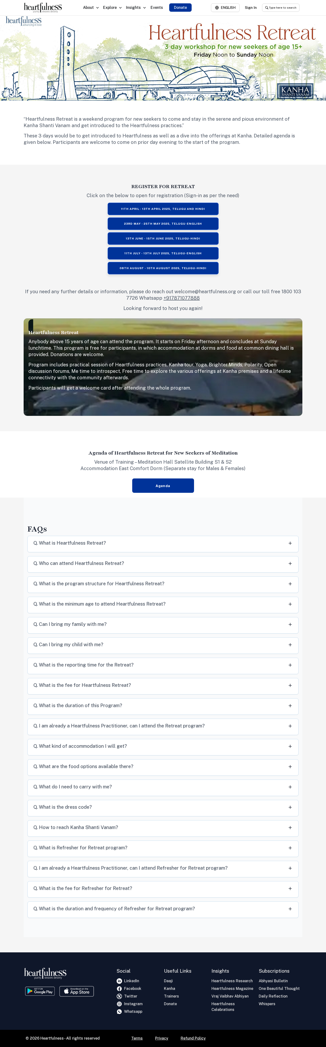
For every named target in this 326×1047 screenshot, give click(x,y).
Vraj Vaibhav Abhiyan (230, 996)
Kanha (169, 988)
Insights (133, 7)
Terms (137, 1038)
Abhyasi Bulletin (273, 981)
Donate (180, 7)
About (88, 7)
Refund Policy (193, 1038)
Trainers (171, 996)
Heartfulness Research (232, 981)
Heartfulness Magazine (232, 988)
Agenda (163, 486)
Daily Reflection (273, 996)
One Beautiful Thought (279, 988)
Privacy (161, 1038)
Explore (110, 7)
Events (157, 7)
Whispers (267, 1004)
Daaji (168, 981)
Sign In (251, 7)
